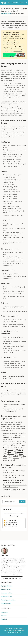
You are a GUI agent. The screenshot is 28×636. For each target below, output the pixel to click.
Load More (14, 536)
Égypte (5, 439)
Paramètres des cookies (14, 632)
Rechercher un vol (11, 522)
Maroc (15, 444)
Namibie (10, 450)
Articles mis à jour (6, 596)
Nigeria (19, 442)
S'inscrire (22, 2)
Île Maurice (17, 446)
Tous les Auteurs (6, 589)
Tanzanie (22, 404)
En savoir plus (18, 51)
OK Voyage (4, 13)
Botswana (6, 446)
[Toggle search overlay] (9, 3)
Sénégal (15, 456)
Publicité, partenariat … (8, 600)
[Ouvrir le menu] (26, 2)
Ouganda (11, 411)
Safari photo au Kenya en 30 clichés (14, 489)
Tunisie (21, 433)
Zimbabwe (20, 448)
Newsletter (4, 612)
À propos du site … (6, 586)
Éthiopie (21, 409)
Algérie (5, 435)
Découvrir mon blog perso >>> (12, 578)
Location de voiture (11, 526)
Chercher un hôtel (11, 520)
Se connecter (15, 2)
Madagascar (16, 437)
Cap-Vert (11, 454)
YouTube (3, 615)
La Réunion (16, 458)
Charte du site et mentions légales (14, 630)
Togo (9, 452)
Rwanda (5, 437)
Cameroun (20, 452)
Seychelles (6, 460)
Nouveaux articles (6, 593)
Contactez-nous (6, 603)
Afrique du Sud (7, 448)
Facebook (4, 619)
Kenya (9, 13)
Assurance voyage (11, 524)
